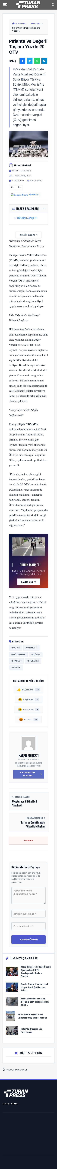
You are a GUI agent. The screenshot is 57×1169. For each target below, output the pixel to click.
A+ (19, 187)
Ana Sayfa (20, 23)
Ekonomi (35, 23)
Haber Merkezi (29, 755)
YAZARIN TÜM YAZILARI (27, 774)
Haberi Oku (27, 581)
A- (12, 187)
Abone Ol (33, 194)
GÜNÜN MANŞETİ (26, 218)
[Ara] (53, 4)
